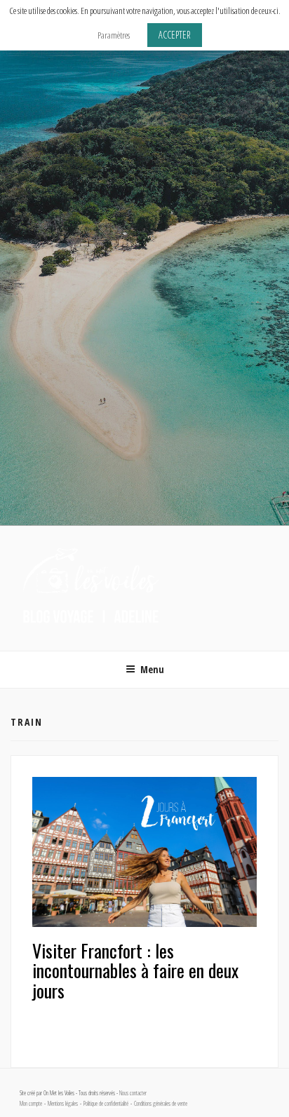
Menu (152, 669)
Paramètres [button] (114, 35)
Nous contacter (133, 1093)
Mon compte (31, 1103)
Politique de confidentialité (105, 1103)
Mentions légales (63, 1103)
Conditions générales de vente (160, 1103)
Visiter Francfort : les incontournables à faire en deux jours (135, 970)
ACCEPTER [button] (175, 34)
